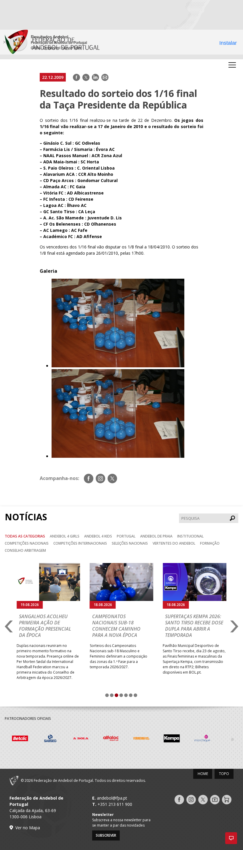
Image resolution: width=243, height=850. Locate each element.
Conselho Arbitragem (25, 550)
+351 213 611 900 (114, 804)
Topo (224, 773)
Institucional (190, 536)
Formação (210, 543)
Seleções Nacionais (130, 543)
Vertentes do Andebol (174, 543)
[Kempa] (141, 739)
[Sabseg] (20, 739)
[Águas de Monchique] (172, 739)
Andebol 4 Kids (98, 536)
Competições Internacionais (80, 543)
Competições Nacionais (27, 543)
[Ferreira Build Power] (111, 739)
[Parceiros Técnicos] (202, 739)
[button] (231, 838)
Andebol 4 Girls (64, 536)
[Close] (4, 42)
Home (203, 773)
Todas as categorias (25, 536)
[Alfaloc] (81, 739)
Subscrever (106, 835)
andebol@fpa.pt (112, 798)
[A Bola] (51, 739)
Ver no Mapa (27, 827)
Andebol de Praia (156, 536)
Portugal (126, 536)
